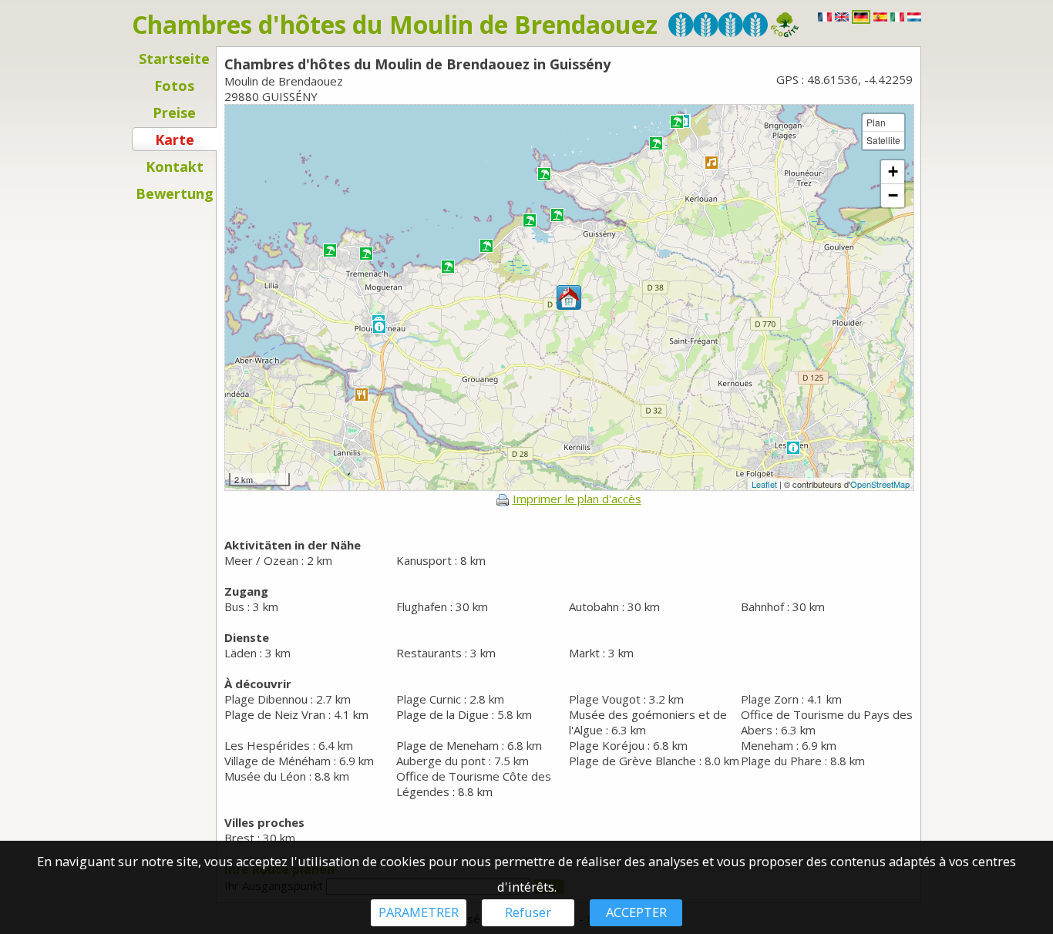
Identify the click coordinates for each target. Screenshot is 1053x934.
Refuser (528, 912)
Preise (174, 112)
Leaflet (764, 484)
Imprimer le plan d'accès (577, 498)
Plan (876, 122)
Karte (174, 139)
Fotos (174, 85)
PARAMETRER (418, 912)
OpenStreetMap (880, 484)
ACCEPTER (636, 912)
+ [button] (893, 171)
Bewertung (175, 193)
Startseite (174, 58)
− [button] (893, 195)
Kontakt (175, 166)
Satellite (883, 139)
